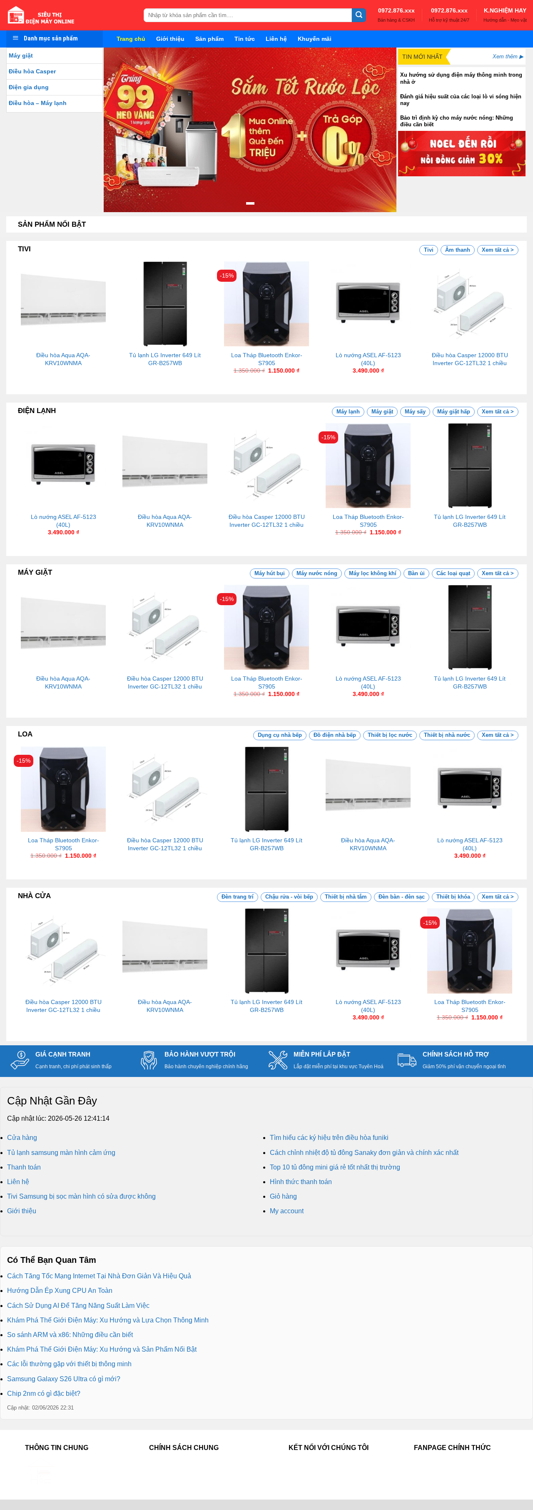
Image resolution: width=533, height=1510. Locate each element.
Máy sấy (415, 411)
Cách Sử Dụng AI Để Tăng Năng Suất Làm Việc (78, 1305)
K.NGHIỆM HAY (505, 10)
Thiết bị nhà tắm (346, 897)
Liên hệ (276, 38)
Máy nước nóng (316, 573)
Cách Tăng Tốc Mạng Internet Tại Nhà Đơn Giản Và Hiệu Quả (99, 1276)
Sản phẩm (209, 38)
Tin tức (244, 38)
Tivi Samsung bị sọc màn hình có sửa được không (81, 1196)
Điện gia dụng (29, 87)
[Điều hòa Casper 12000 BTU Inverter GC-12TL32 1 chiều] (469, 303)
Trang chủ (131, 38)
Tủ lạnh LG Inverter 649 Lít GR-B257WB (165, 359)
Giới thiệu (170, 38)
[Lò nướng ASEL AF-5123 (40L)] (368, 303)
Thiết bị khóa (453, 897)
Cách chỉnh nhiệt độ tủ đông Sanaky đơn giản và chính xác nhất (364, 1152)
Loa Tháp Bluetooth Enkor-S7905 (266, 359)
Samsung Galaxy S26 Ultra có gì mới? (63, 1378)
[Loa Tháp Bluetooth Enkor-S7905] (266, 303)
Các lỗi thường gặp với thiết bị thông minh (69, 1363)
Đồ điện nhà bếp (335, 735)
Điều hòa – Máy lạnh (38, 103)
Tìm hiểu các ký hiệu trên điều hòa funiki (329, 1137)
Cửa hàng (22, 1137)
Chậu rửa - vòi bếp (289, 897)
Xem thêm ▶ (508, 56)
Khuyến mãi (314, 38)
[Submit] (359, 15)
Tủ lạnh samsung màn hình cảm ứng (61, 1152)
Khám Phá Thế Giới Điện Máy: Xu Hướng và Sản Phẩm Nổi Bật (102, 1349)
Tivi (428, 250)
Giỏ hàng (283, 1196)
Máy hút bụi (269, 573)
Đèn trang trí (238, 897)
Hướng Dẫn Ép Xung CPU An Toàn (59, 1290)
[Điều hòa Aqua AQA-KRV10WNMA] (63, 303)
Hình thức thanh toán (301, 1181)
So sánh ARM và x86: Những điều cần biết (70, 1334)
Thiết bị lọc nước (390, 735)
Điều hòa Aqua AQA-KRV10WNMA (63, 359)
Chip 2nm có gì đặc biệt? (43, 1393)
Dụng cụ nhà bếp (280, 735)
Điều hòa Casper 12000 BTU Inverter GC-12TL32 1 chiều (470, 359)
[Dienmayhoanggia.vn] (68, 15)
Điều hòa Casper (32, 71)
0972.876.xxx (396, 10)
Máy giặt (21, 55)
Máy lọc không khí (372, 573)
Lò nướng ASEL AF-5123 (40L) (368, 359)
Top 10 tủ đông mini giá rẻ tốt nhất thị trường (335, 1167)
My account (287, 1211)
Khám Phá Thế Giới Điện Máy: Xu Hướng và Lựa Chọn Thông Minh (108, 1320)
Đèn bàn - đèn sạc (402, 897)
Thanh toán (24, 1167)
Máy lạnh (348, 411)
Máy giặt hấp (453, 411)
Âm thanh (457, 250)
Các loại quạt (453, 573)
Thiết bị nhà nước (447, 735)
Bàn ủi (416, 573)
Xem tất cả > (498, 250)
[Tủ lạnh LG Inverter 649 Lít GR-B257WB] (164, 303)
